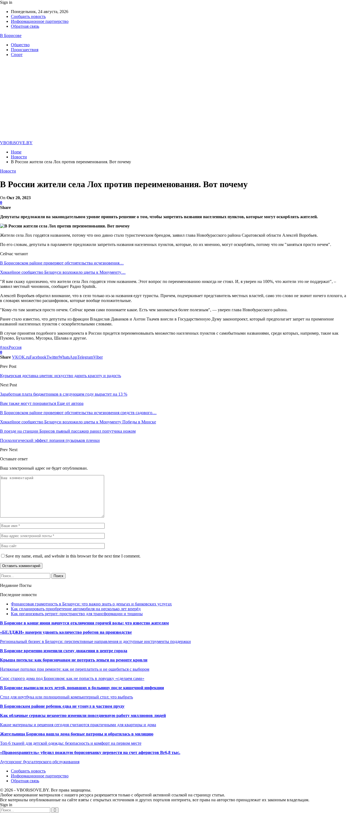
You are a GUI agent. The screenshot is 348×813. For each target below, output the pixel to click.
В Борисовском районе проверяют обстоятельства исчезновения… (62, 263)
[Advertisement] (174, 99)
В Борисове (10, 35)
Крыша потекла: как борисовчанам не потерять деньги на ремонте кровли (73, 660)
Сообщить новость (28, 16)
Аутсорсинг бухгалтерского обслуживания (39, 761)
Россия (15, 347)
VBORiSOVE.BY (16, 142)
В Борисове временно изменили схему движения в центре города (63, 650)
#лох (4, 347)
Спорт (17, 54)
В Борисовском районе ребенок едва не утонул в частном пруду (62, 706)
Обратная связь (25, 26)
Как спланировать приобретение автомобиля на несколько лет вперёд (76, 608)
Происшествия (24, 49)
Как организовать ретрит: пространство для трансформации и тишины (77, 613)
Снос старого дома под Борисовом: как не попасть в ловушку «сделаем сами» (72, 678)
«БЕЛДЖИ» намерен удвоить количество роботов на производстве (66, 632)
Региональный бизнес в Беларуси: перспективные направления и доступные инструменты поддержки (95, 641)
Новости (8, 171)
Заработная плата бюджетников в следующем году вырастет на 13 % (63, 394)
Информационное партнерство (40, 21)
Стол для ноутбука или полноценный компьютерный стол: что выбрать (66, 697)
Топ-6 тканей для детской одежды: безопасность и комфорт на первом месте (70, 743)
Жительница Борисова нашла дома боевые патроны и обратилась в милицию (76, 734)
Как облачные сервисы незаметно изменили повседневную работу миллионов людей (83, 715)
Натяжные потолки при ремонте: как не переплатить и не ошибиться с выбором (74, 669)
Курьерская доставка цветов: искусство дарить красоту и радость (60, 375)
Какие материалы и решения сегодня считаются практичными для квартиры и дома (78, 724)
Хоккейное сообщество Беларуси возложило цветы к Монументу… (63, 272)
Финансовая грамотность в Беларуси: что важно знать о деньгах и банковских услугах (91, 604)
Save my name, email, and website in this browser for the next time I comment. (73, 556)
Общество (20, 44)
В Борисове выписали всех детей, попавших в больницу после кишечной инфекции (82, 687)
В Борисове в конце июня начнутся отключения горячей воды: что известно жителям (84, 623)
